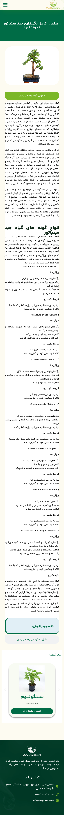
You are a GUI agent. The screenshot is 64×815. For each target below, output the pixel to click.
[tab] (32, 96)
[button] (5, 689)
